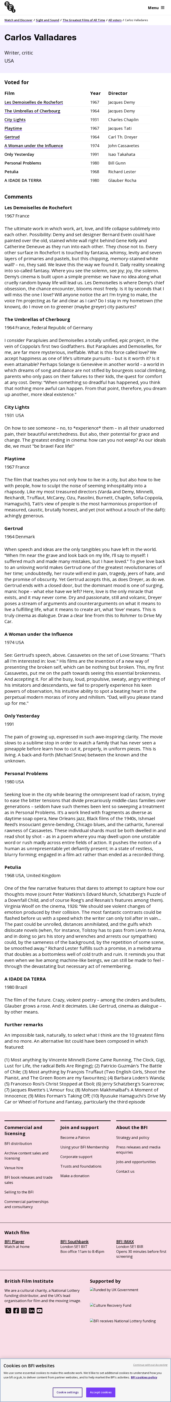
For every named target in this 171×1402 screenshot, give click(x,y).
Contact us (125, 1171)
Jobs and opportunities (136, 1161)
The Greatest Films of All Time (84, 20)
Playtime (13, 128)
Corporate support (76, 1156)
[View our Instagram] (24, 1312)
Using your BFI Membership (84, 1147)
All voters (115, 20)
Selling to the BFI (19, 1192)
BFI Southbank (74, 1241)
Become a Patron (75, 1137)
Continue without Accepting (150, 1364)
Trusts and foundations (81, 1166)
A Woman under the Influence (33, 145)
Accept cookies (101, 1392)
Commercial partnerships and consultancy (26, 1204)
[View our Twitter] (8, 1312)
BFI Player (14, 1241)
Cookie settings (68, 1392)
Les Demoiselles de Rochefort (33, 102)
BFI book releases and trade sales (28, 1180)
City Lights (15, 119)
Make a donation (74, 1175)
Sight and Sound (47, 20)
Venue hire (13, 1167)
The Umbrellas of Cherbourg (32, 111)
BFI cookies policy (144, 1377)
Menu (153, 7)
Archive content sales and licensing (26, 1155)
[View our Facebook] (16, 1312)
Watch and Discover (18, 20)
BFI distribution (18, 1143)
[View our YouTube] (39, 1312)
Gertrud (12, 137)
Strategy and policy (132, 1137)
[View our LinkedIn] (32, 1312)
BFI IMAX (125, 1241)
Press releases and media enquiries (138, 1149)
